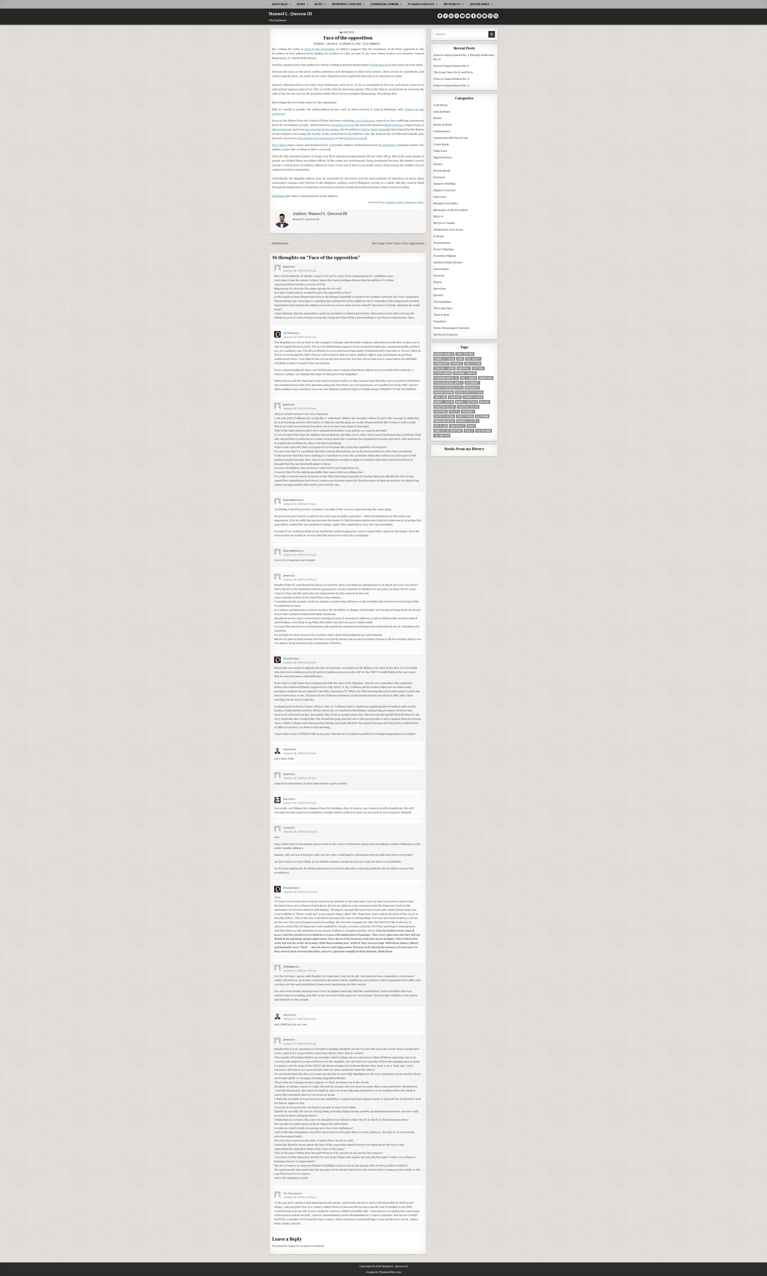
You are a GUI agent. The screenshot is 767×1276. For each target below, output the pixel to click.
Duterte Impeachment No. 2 (451, 85)
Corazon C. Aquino (444, 368)
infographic (472, 387)
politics (420, 202)
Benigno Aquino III (443, 354)
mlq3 (286, 749)
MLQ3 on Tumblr (444, 223)
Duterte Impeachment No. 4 (451, 65)
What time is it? (381, 64)
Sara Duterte (457, 426)
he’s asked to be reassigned (316, 138)
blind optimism (393, 125)
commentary (441, 363)
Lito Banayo (389, 145)
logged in (294, 1245)
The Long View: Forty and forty (453, 72)
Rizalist (288, 332)
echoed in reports (342, 125)
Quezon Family (479, 4)
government (472, 383)
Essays (437, 164)
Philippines (410, 202)
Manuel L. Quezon (443, 402)
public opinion (465, 416)
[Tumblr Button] (473, 15)
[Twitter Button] (439, 15)
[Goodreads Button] (484, 15)
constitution (390, 202)
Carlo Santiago (464, 354)
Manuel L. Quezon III (290, 14)
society (469, 431)
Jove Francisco (365, 120)
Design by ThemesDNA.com (383, 1272)
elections (478, 368)
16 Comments (373, 44)
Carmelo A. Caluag (444, 359)
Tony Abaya (279, 145)
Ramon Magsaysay (444, 421)
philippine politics (468, 407)
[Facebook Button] (445, 15)
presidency (468, 411)
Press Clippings (443, 249)
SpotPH (438, 295)
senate (471, 426)
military (400, 202)
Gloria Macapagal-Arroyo (448, 383)
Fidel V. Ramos (468, 378)
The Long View (442, 308)
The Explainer (442, 301)
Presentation (441, 242)
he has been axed (355, 138)
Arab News (440, 105)
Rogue (437, 282)
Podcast (438, 236)
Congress (456, 363)
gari (285, 827)
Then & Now (441, 314)
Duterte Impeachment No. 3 (451, 78)
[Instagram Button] (456, 15)
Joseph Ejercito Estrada (469, 392)
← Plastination (278, 243)
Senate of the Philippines (448, 431)
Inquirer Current (444, 190)
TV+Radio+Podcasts (421, 4)
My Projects (452, 4)
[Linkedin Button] (451, 15)
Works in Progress (445, 334)
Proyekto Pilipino (444, 255)
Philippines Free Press (448, 229)
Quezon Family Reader (448, 262)
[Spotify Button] (479, 15)
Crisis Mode (441, 144)
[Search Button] (495, 15)
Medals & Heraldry (445, 203)
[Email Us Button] (490, 15)
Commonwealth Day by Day (450, 137)
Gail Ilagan (278, 196)
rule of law (440, 426)
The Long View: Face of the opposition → (399, 243)
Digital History (442, 157)
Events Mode (441, 170)
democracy (464, 368)
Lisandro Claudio (473, 397)
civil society (473, 359)
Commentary (441, 131)
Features (439, 177)
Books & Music (442, 124)
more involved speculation (322, 129)
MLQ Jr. (438, 216)
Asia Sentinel (441, 111)
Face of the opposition (348, 38)
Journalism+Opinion (384, 4)
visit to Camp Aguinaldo (375, 129)
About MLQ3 (279, 4)
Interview (439, 196)
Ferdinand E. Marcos (465, 373)
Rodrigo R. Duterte (467, 421)
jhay (286, 798)
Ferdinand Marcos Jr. (446, 378)
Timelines (439, 321)
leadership (455, 397)
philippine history (444, 407)
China (460, 359)
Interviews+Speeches (346, 4)
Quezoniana (441, 269)
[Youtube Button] (462, 15)
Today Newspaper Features (451, 327)
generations (485, 378)
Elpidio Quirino (442, 373)
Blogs (319, 4)
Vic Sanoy (289, 1193)
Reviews (438, 275)
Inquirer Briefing (444, 183)
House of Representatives (448, 387)
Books (301, 4)
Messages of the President (450, 210)
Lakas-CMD (440, 397)
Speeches (439, 288)
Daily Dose (348, 32)
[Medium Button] (467, 15)
